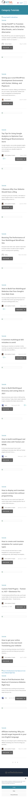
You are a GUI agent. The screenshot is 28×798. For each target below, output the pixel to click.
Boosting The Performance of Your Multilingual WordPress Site (13, 240)
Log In (21, 3)
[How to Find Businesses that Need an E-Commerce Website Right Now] (14, 672)
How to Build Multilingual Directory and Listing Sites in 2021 (13, 391)
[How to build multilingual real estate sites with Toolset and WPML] (14, 425)
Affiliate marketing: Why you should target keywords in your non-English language (14, 734)
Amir (6, 405)
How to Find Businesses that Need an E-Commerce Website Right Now (13, 682)
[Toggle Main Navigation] (25, 2)
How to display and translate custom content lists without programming (13, 493)
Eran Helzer (8, 99)
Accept (14, 787)
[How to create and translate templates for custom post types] (14, 528)
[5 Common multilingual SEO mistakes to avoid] (14, 326)
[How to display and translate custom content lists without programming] (14, 477)
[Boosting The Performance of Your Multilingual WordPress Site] (14, 224)
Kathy (6, 255)
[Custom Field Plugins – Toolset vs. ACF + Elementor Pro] (14, 577)
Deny (14, 791)
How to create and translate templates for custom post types (13, 544)
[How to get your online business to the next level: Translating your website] (14, 625)
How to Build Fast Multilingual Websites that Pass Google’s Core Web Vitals (14, 291)
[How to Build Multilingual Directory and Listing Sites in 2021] (14, 374)
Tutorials (4, 20)
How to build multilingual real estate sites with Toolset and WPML (13, 442)
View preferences (14, 794)
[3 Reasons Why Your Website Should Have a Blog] (14, 175)
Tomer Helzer (8, 44)
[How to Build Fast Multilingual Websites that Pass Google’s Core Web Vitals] (14, 275)
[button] (25, 778)
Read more (6, 47)
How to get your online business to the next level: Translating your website (12, 643)
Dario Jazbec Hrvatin (10, 155)
